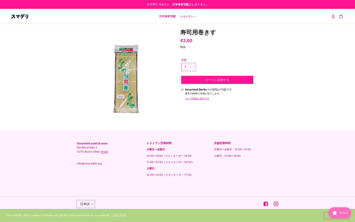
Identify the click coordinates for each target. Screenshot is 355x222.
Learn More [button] (119, 215)
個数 (184, 60)
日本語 (85, 204)
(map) (104, 151)
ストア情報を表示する (197, 98)
